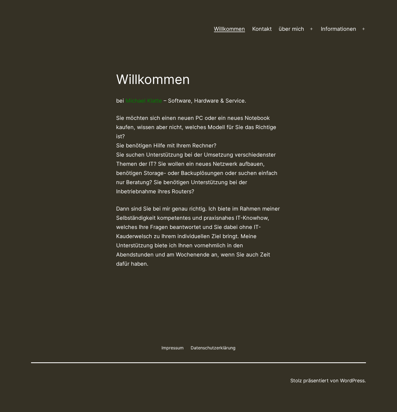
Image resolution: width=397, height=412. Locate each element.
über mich (291, 29)
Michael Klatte (144, 100)
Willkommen (229, 29)
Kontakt (262, 29)
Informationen (338, 29)
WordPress (352, 380)
